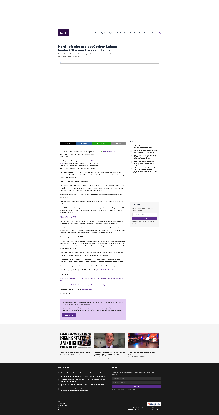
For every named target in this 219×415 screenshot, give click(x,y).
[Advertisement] (109, 14)
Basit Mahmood (98, 358)
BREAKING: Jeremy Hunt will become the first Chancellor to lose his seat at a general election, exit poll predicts (109, 354)
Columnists (127, 33)
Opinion (103, 33)
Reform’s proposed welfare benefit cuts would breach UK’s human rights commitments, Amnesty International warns (146, 170)
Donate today (69, 315)
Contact (60, 408)
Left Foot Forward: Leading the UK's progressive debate (63, 32)
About (154, 33)
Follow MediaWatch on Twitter (105, 270)
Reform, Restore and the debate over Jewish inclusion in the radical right (145, 151)
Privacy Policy (62, 405)
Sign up (145, 218)
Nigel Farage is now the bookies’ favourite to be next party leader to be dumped (145, 163)
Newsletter (138, 33)
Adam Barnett (62, 56)
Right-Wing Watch (115, 33)
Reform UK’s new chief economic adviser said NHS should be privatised (146, 146)
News (96, 33)
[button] (160, 33)
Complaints (61, 403)
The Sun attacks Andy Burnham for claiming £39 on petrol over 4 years (84, 285)
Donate (146, 33)
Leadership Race (64, 350)
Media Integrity (63, 43)
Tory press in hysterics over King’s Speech (75, 352)
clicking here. (87, 289)
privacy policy (131, 389)
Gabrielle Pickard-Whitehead (68, 354)
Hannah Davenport (133, 356)
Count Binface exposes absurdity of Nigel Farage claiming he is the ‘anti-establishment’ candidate (144, 157)
